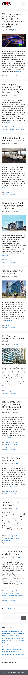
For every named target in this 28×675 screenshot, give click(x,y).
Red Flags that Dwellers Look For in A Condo (13, 338)
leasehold (5, 595)
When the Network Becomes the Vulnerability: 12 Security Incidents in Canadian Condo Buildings (12, 20)
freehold (12, 593)
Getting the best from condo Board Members (13, 139)
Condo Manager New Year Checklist (12, 272)
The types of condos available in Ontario (12, 552)
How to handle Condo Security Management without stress (13, 206)
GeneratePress (19, 672)
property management (17, 129)
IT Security (7, 127)
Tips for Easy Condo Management (12, 459)
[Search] (23, 618)
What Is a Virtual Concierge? (10, 503)
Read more (18, 71)
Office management (10, 76)
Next (12, 609)
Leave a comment (10, 194)
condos (6, 129)
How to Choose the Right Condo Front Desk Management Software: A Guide (12, 406)
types (4, 598)
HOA (11, 444)
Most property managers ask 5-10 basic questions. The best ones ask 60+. (12, 88)
